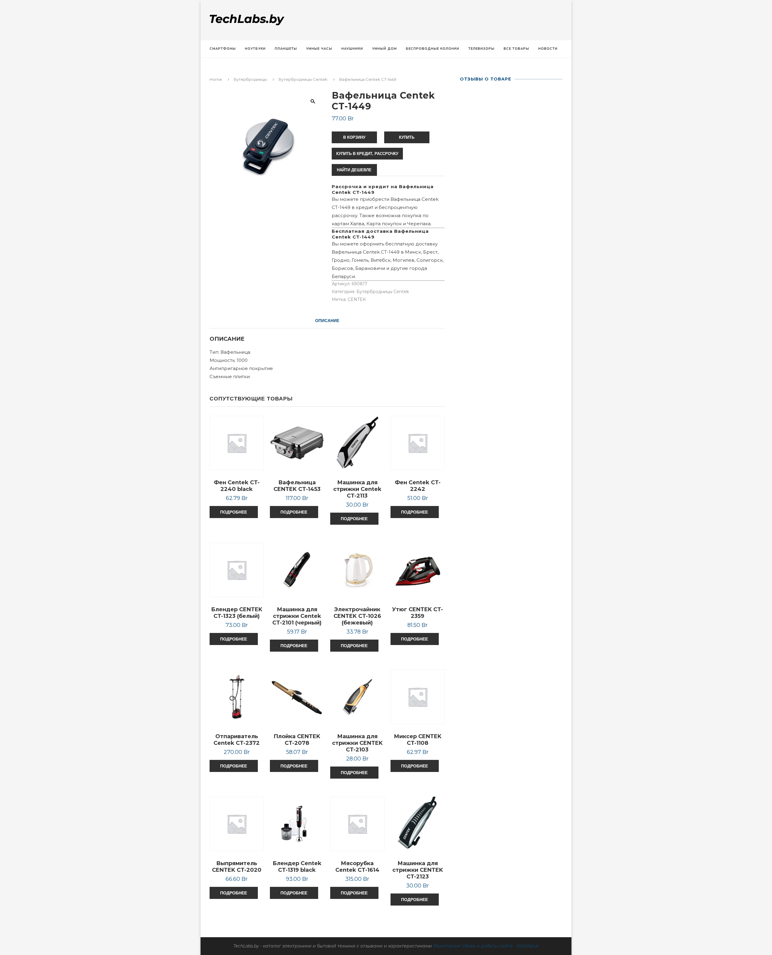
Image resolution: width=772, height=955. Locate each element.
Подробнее (233, 512)
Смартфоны (223, 48)
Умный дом (384, 48)
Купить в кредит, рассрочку (367, 153)
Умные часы (319, 48)
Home (216, 79)
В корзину (354, 137)
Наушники (352, 48)
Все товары (516, 48)
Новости (548, 48)
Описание (327, 320)
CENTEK (357, 299)
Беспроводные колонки (432, 48)
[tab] (327, 320)
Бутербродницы (250, 79)
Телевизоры (481, 48)
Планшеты (286, 48)
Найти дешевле (354, 170)
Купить (406, 137)
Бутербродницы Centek (303, 79)
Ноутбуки (255, 48)
